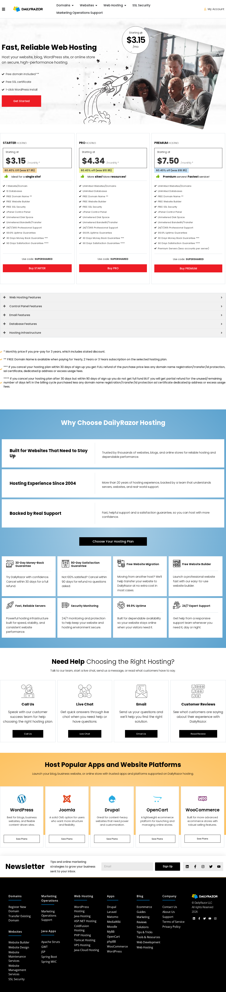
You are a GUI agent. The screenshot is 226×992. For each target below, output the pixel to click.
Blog (140, 896)
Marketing (143, 917)
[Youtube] (219, 866)
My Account (215, 9)
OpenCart (157, 810)
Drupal (112, 810)
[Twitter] (211, 866)
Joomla (67, 810)
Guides (141, 912)
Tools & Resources (148, 937)
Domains (15, 896)
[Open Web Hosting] (125, 5)
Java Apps (48, 931)
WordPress (21, 810)
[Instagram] (203, 866)
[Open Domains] (72, 5)
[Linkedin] (187, 866)
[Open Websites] (96, 5)
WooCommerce (202, 810)
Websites (15, 932)
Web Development (148, 942)
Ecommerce (144, 907)
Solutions (142, 927)
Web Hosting (83, 896)
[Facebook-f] (195, 866)
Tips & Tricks (144, 932)
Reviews (142, 922)
